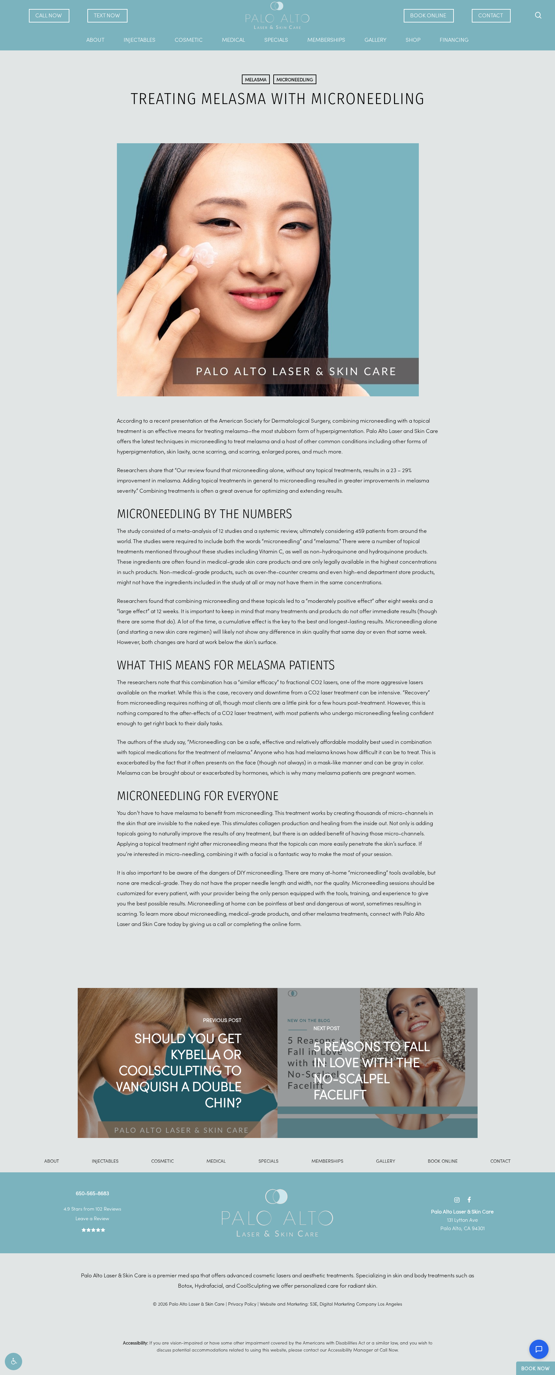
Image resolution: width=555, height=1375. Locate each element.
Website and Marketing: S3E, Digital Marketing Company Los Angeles (331, 1303)
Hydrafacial (209, 1285)
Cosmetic (162, 1161)
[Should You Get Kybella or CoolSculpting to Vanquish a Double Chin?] (178, 1063)
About (51, 1161)
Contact (500, 1161)
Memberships (327, 1161)
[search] (538, 15)
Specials (268, 1161)
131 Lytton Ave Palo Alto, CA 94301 (462, 1219)
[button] (13, 1361)
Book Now (535, 1368)
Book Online (443, 1161)
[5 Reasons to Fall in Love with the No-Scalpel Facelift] (378, 1063)
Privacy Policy (242, 1303)
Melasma (256, 79)
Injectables (105, 1161)
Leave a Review (92, 1218)
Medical (216, 1161)
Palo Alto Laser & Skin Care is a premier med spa (140, 1275)
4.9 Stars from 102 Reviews (92, 1208)
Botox (185, 1285)
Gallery (385, 1161)
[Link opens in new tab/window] (457, 1198)
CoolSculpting (253, 1285)
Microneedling (295, 79)
